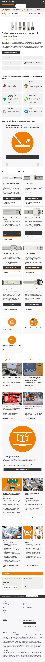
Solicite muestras (30, 332)
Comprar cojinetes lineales (33, 198)
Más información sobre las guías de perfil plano (33, 203)
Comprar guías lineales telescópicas (33, 267)
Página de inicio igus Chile (6, 19)
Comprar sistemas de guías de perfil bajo (11, 233)
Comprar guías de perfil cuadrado (32, 304)
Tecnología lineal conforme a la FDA (22, 158)
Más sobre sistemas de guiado (33, 236)
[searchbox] (22, 16)
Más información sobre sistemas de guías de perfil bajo (11, 239)
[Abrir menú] (2, 13)
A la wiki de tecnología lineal (21, 469)
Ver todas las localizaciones (8, 6)
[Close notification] (43, 1)
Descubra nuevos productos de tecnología (11, 350)
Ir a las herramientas (8, 332)
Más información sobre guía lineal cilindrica (10, 271)
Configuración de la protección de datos (9, 632)
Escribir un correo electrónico (9, 587)
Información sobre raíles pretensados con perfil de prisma (10, 309)
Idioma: (28, 626)
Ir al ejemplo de (8, 387)
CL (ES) (41, 13)
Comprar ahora (11, 304)
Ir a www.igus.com (20, 6)
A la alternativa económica (9, 517)
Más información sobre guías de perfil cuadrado (32, 309)
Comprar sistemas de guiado (32, 233)
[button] (21, 164)
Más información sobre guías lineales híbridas (10, 203)
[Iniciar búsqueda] (41, 16)
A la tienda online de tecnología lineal (10, 52)
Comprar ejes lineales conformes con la (11, 566)
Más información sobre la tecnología (32, 566)
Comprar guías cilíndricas (11, 267)
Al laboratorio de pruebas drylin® (32, 517)
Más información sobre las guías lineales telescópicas (32, 271)
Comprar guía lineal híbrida (11, 198)
